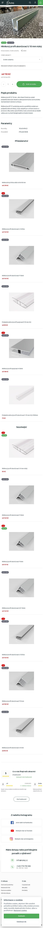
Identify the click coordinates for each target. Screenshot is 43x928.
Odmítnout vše (21, 922)
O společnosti (26, 884)
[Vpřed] (41, 24)
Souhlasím (21, 916)
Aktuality (24, 887)
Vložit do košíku (31, 84)
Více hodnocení (21, 799)
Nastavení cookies (20, 910)
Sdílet (24, 50)
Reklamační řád (5, 887)
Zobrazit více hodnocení (24, 777)
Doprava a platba (6, 890)
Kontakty (25, 890)
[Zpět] (2, 24)
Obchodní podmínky (7, 884)
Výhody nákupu (5, 893)
